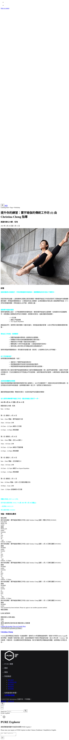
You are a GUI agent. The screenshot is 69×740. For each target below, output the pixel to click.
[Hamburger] (1, 10)
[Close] (2, 706)
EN (5, 122)
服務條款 (3, 179)
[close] (2, 109)
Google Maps (19, 626)
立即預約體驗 (9, 695)
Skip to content (5, 8)
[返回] (2, 205)
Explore (6, 626)
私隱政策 (11, 179)
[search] (25, 710)
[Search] (2, 116)
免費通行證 (8, 201)
